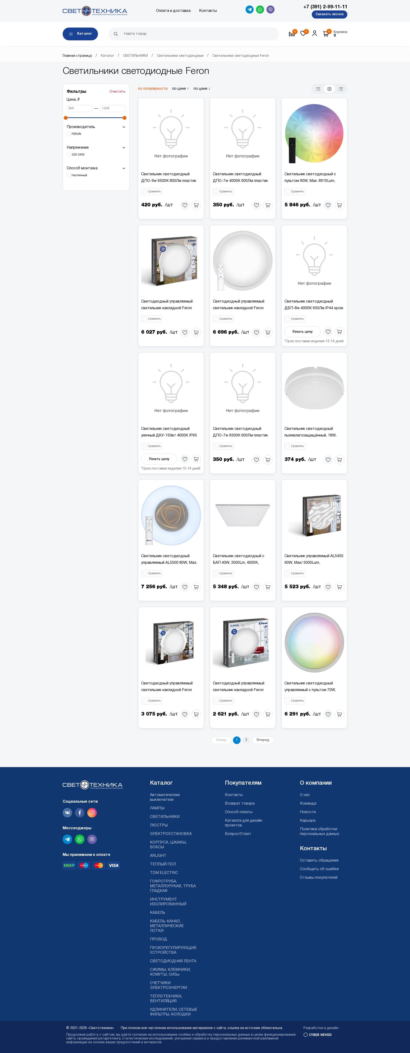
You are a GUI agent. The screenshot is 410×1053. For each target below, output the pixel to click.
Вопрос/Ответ (238, 834)
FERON (76, 134)
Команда (308, 803)
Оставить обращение (319, 860)
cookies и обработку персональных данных (214, 1034)
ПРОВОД (158, 939)
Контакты (208, 11)
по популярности (153, 88)
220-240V (78, 154)
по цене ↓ (202, 88)
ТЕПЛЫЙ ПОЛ (163, 864)
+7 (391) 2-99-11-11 (325, 7)
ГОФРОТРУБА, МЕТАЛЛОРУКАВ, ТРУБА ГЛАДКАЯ (173, 886)
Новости (308, 812)
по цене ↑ (180, 88)
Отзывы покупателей (318, 877)
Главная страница (77, 55)
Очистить (118, 91)
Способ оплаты (238, 812)
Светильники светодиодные (180, 55)
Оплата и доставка (173, 11)
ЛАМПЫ (157, 808)
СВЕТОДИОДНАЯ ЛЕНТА (173, 961)
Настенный (79, 175)
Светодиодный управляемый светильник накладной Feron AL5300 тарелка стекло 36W (167, 308)
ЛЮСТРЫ (159, 825)
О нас (305, 795)
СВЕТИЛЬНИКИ (135, 55)
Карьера (307, 820)
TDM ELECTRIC (164, 873)
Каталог (107, 55)
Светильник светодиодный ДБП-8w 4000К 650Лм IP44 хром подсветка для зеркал (313, 308)
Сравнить (154, 191)
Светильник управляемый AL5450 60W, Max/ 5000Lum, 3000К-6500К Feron (313, 563)
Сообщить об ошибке (319, 869)
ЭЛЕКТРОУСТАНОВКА (171, 834)
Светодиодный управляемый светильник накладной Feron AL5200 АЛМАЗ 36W (167, 690)
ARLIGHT (158, 856)
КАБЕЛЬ (157, 913)
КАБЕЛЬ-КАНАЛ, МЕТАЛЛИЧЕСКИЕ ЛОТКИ (167, 926)
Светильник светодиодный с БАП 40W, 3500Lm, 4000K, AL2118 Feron (238, 563)
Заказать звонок (329, 14)
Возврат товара (240, 803)
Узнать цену (302, 331)
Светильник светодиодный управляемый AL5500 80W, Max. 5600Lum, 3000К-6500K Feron (169, 563)
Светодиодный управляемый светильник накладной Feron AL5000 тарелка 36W (238, 690)
